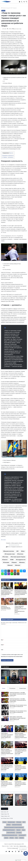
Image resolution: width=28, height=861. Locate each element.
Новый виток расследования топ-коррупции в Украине (6, 607)
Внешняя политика (9, 551)
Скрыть (11, 152)
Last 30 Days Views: (5, 818)
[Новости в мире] (6, 1)
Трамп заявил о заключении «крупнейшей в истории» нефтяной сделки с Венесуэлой (17, 718)
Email (2, 644)
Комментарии (22, 688)
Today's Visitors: (4, 816)
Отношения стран (10, 554)
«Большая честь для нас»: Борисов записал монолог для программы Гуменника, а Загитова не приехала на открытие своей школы (21, 798)
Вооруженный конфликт (9, 830)
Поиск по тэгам (5, 846)
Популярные (12, 688)
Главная (4, 7)
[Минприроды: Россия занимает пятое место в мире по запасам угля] (5, 706)
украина (21, 837)
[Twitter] (2, 571)
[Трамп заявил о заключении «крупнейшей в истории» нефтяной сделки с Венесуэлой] (5, 718)
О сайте (11, 846)
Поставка (5, 556)
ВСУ (24, 822)
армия (6, 837)
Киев (23, 551)
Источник (3, 539)
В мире (8, 824)
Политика (20, 554)
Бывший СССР (9, 7)
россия (11, 837)
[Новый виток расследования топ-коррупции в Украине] (7, 601)
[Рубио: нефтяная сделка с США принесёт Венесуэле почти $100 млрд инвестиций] (21, 744)
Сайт (2, 649)
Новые (3, 688)
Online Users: (4, 811)
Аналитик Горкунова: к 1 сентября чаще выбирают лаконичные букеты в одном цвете (18, 694)
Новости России (10, 832)
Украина (15, 7)
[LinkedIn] (5, 571)
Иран (23, 830)
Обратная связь (22, 846)
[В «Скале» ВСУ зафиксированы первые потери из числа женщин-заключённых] (21, 760)
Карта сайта (16, 846)
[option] (14, 676)
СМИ (12, 559)
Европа (18, 830)
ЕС (18, 551)
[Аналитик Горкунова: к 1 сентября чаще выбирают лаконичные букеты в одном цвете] (5, 694)
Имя (2, 639)
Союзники (6, 562)
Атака (4, 822)
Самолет (5, 559)
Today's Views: (4, 814)
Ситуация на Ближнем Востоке (10, 835)
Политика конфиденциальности (14, 848)
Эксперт (18, 565)
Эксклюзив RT (22, 835)
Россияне (19, 832)
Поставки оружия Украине (18, 556)
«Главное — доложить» (7, 157)
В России (19, 822)
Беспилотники (11, 822)
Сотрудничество (21, 559)
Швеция (10, 565)
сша (16, 837)
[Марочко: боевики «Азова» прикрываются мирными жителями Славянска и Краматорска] (21, 728)
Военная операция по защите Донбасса (14, 827)
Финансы (22, 562)
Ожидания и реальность (8, 155)
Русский (19, 860)
